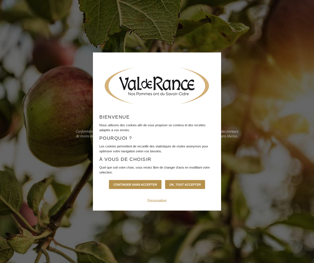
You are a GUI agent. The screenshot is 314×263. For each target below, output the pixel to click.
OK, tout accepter (185, 184)
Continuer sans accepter (135, 184)
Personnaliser (157, 200)
